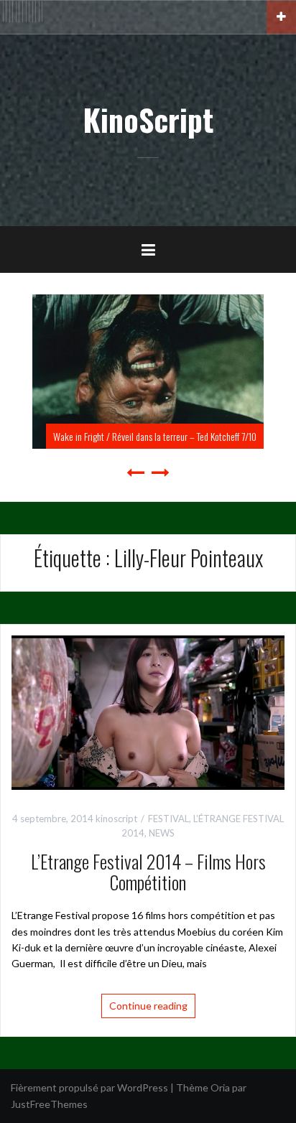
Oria (220, 1087)
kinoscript (116, 818)
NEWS (162, 833)
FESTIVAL (168, 818)
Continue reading (148, 1005)
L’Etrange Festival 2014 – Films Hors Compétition (148, 871)
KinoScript (148, 119)
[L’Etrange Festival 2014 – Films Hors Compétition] (148, 711)
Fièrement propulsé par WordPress (89, 1087)
